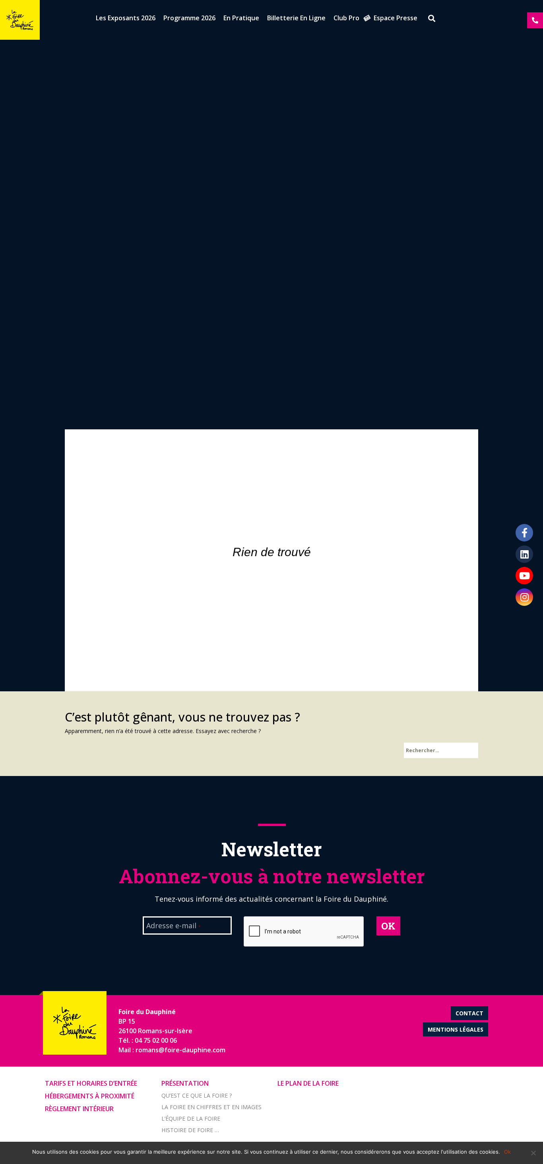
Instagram (524, 597)
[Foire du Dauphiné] (20, 20)
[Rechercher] (428, 19)
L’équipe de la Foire (190, 1118)
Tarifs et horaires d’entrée (91, 1083)
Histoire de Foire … (190, 1130)
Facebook (524, 532)
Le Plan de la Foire (308, 1083)
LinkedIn (524, 554)
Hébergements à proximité (89, 1096)
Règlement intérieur (79, 1108)
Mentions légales (455, 1029)
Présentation (185, 1083)
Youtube (524, 575)
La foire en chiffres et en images (211, 1107)
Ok (507, 1151)
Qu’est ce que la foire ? (196, 1095)
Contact (469, 1013)
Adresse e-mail (173, 926)
